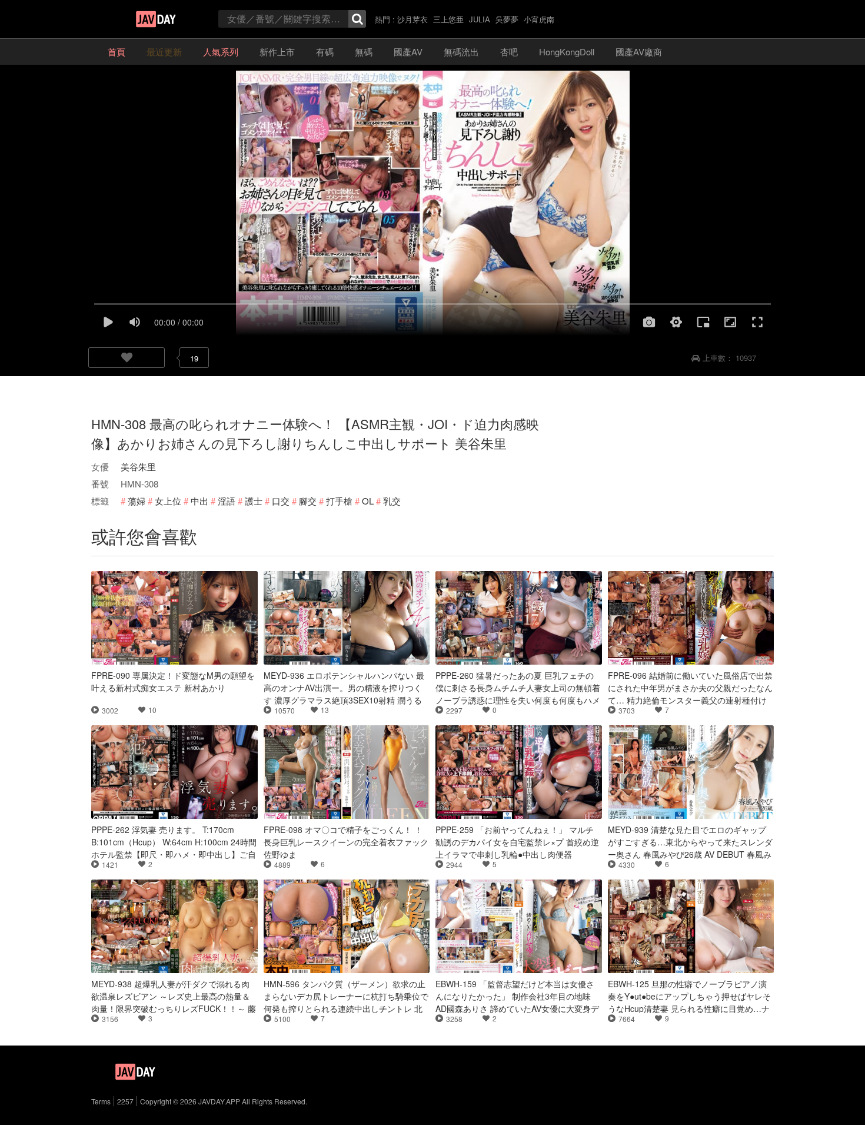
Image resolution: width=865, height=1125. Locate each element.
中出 (199, 501)
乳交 (392, 501)
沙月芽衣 (412, 19)
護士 (253, 501)
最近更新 (164, 51)
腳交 (308, 501)
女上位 (168, 501)
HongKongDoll (566, 51)
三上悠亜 (448, 19)
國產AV (408, 51)
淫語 (226, 501)
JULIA (479, 19)
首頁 (116, 51)
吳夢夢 (506, 19)
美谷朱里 (138, 466)
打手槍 (339, 501)
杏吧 (509, 51)
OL (368, 501)
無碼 (363, 51)
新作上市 (277, 51)
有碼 (325, 51)
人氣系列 (220, 51)
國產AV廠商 (639, 51)
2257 (125, 1101)
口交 (281, 501)
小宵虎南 (539, 19)
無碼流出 (461, 51)
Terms (101, 1101)
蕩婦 (136, 501)
